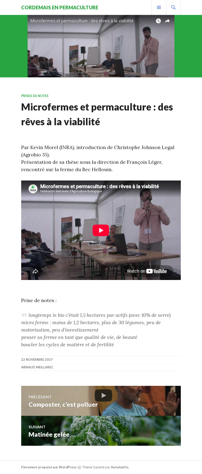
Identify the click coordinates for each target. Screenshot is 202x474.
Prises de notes (35, 96)
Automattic (120, 467)
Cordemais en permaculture (59, 7)
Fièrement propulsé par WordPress (49, 467)
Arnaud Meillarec (37, 367)
